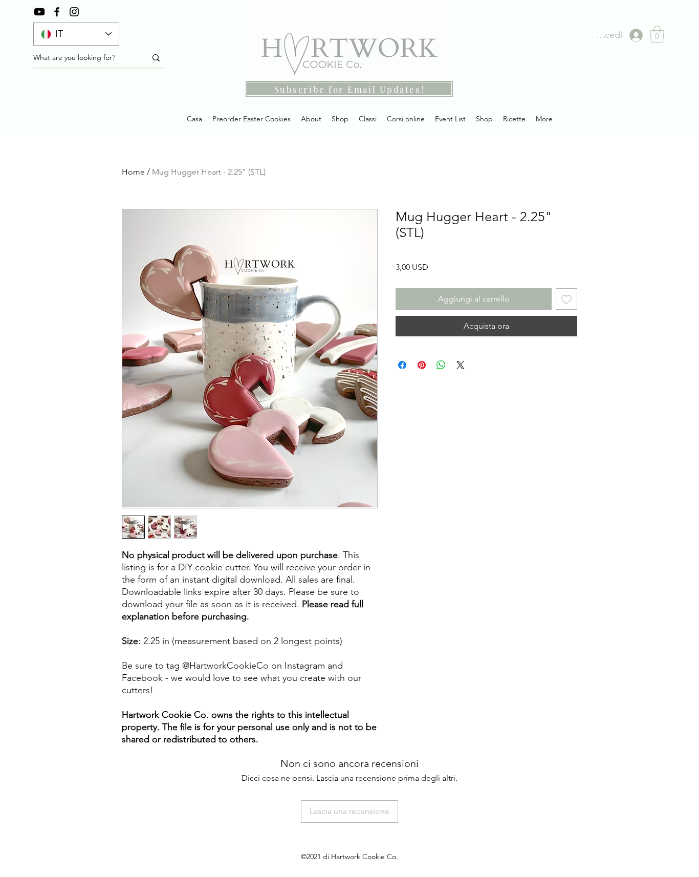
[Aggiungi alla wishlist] (566, 299)
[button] (657, 34)
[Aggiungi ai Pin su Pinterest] (422, 365)
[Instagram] (74, 12)
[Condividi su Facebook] (402, 365)
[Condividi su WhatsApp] (441, 365)
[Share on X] (460, 365)
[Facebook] (57, 12)
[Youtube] (39, 12)
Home (133, 172)
